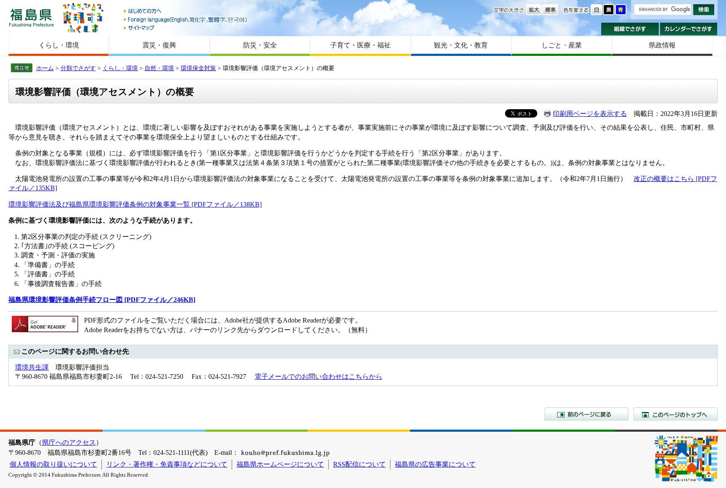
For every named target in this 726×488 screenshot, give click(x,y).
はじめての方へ (186, 12)
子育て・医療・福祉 (360, 45)
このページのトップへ (676, 414)
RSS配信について (359, 464)
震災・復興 (159, 45)
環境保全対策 (198, 68)
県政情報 (662, 45)
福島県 (31, 17)
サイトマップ (186, 27)
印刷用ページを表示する (590, 113)
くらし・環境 (59, 45)
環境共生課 (32, 367)
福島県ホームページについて (280, 464)
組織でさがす (630, 29)
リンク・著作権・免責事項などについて (166, 464)
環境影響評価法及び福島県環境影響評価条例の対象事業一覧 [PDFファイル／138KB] (135, 204)
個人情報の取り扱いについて (53, 464)
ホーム (45, 68)
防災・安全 (260, 45)
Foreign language (186, 20)
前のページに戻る (586, 414)
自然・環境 (159, 68)
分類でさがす (78, 68)
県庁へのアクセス (69, 442)
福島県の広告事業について (435, 464)
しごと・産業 (562, 45)
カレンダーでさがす (689, 29)
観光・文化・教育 (461, 45)
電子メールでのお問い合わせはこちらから (318, 376)
